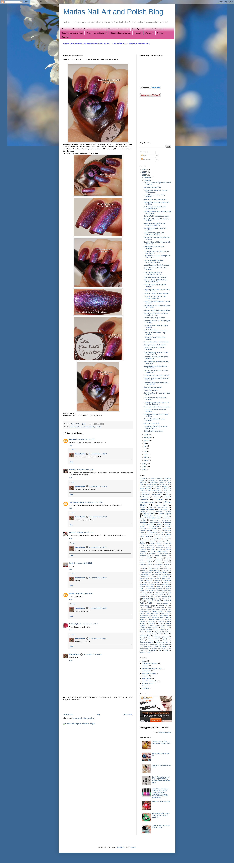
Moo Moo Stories (147, 683)
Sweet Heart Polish (162, 642)
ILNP (142, 554)
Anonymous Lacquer (157, 482)
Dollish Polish (154, 520)
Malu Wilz (149, 580)
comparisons (146, 671)
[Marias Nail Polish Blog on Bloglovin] (150, 88)
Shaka (147, 634)
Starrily (165, 640)
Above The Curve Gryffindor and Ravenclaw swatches (154, 224)
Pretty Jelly (151, 621)
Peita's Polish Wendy (151, 390)
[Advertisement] (98, 707)
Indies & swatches (157, 29)
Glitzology (159, 545)
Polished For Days (157, 617)
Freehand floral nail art (78, 29)
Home (63, 29)
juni (145, 446)
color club (152, 650)
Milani (158, 584)
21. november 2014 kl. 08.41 (92, 654)
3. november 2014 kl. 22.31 (84, 593)
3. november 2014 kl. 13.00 (94, 502)
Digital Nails (167, 518)
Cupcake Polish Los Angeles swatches (156, 216)
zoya (148, 652)
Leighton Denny (153, 568)
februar (146, 457)
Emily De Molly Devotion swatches (155, 330)
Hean (160, 549)
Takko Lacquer (144, 644)
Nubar (159, 601)
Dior (144, 520)
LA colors (151, 566)
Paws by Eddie (159, 607)
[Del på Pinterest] (103, 424)
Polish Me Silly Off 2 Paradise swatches (157, 310)
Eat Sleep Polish (155, 522)
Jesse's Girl (150, 560)
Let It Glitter (165, 568)
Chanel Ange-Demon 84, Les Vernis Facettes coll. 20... (156, 314)
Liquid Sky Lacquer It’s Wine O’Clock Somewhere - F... (156, 353)
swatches (99, 427)
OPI (150, 603)
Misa (141, 586)
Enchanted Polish (155, 526)
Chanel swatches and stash (72, 33)
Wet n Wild (162, 648)
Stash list (65, 37)
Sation (149, 632)
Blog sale (137, 33)
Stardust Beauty (153, 640)
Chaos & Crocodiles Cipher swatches (156, 342)
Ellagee (159, 524)
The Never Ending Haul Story (151, 668)
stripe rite (142, 652)
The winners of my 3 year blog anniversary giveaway (154, 233)
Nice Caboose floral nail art (153, 387)
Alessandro (143, 482)
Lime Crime (167, 570)
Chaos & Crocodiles (147, 502)
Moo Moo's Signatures (155, 588)
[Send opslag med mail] (89, 424)
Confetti (142, 511)
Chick (159, 502)
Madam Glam (144, 578)
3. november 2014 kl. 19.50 (98, 454)
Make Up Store (154, 578)
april (145, 452)
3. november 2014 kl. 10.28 (85, 439)
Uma (141, 648)
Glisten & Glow (155, 543)
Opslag (145, 155)
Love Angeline (144, 574)
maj (145, 449)
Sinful (165, 634)
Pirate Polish (144, 615)
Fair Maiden (164, 532)
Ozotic (161, 605)
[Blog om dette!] (96, 424)
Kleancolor (143, 564)
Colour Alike (163, 509)
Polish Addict (153, 615)
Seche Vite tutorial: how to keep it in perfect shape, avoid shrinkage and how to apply (161, 779)
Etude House (158, 530)
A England (143, 478)
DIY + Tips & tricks (139, 29)
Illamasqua (144, 556)
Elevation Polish (148, 524)
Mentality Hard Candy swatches (154, 318)
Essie (164, 528)
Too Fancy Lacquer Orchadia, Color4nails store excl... (153, 261)
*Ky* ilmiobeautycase (76, 502)
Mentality (151, 584)
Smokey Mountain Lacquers (161, 636)
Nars (151, 596)
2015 (144, 172)
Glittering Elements (148, 545)
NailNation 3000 (158, 594)
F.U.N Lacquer (152, 533)
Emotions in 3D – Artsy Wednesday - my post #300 (161, 742)
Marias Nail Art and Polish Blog (113, 12)
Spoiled (157, 638)
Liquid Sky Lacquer (160, 572)
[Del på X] (98, 424)
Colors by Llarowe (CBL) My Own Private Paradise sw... (155, 297)
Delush (142, 518)
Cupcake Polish (148, 514)
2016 (144, 169)
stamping (145, 666)
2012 (144, 467)
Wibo (169, 648)
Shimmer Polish (156, 634)
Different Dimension (153, 518)
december (147, 177)
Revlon (149, 627)
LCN (158, 566)
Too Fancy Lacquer (160, 646)
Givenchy (161, 541)
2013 (144, 464)
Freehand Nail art (97, 29)
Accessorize (152, 480)
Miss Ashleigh (150, 586)
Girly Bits (153, 541)
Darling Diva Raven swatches (153, 431)
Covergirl (149, 511)
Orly (153, 605)
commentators (163, 732)
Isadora (149, 558)
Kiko (165, 562)
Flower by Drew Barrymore (163, 536)
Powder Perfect (154, 619)
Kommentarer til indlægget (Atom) (83, 718)
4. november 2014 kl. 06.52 (98, 638)
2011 (144, 469)
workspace (145, 688)
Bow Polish (145, 494)
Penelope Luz (150, 609)
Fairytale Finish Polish (146, 534)
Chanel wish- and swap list (96, 33)
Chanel (159, 499)
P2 (166, 605)
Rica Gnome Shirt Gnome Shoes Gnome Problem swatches (160, 815)
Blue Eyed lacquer (147, 492)
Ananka (72, 532)
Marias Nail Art (75, 424)
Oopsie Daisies (144, 605)
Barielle (158, 486)
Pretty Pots (161, 621)
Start (98, 714)
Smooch (142, 638)
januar (146, 460)
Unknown (72, 439)
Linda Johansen (147, 572)
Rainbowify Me (74, 624)
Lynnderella (145, 576)
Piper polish (164, 613)
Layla (144, 568)
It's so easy (159, 558)
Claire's (151, 507)
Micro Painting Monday (149, 681)
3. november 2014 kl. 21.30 (84, 532)
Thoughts (145, 686)
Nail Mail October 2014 (151, 423)
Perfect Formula (160, 609)
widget (169, 732)
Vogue (147, 648)
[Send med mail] (94, 424)
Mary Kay (147, 582)
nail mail (145, 676)
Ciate (165, 505)
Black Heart (167, 490)
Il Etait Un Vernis (163, 553)
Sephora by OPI (159, 632)
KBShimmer (158, 562)
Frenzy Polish (156, 539)
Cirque (142, 507)
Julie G (150, 562)
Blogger (133, 847)
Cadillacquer (144, 497)
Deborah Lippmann (162, 516)
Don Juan (165, 520)
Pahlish (148, 607)
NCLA (144, 592)
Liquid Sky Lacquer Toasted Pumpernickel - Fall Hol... (153, 273)
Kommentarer (147, 159)
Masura (156, 582)
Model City (160, 586)
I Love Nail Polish (158, 551)
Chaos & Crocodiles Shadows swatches (157, 407)
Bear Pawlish (74, 427)
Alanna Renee (163, 480)
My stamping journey (149, 673)
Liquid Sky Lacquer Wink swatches (155, 277)
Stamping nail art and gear (118, 29)
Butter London (156, 495)
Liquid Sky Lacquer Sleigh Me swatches (157, 265)
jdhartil (71, 593)
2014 (144, 175)
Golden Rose (150, 547)
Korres (150, 564)
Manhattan (167, 580)
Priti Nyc (152, 623)
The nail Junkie (147, 646)
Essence (153, 528)
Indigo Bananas (160, 556)
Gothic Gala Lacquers (162, 547)
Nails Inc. (145, 596)
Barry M (165, 486)
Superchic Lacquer (146, 642)
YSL (143, 650)
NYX (151, 592)
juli (145, 443)
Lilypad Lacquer (154, 570)
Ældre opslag (127, 714)
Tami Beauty (155, 644)
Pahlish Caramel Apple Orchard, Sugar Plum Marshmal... (157, 290)
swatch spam (146, 678)
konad (166, 650)
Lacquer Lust (167, 566)
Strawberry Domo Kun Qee (161, 802)
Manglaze (158, 580)
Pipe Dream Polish (152, 613)
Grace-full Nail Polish (147, 549)
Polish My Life (144, 617)
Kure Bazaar (158, 564)
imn (160, 650)
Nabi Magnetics (160, 592)
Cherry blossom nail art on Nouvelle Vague (160, 826)
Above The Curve (156, 478)
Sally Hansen (160, 629)
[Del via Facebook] (101, 424)
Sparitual (150, 638)
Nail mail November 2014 (152, 187)
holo (79, 427)
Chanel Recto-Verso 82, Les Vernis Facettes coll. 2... (155, 427)
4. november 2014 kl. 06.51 (98, 547)
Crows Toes (158, 511)
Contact (160, 33)
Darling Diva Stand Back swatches (155, 345)
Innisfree (142, 558)
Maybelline (143, 584)
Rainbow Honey (154, 625)
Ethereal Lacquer (145, 530)
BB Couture (149, 486)
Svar (70, 445)
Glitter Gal (167, 543)
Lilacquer (143, 570)
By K (166, 494)
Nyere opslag (68, 714)
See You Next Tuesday (88, 427)
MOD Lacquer (162, 576)
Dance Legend (165, 514)
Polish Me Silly (164, 615)
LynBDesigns (167, 574)
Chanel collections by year (121, 33)
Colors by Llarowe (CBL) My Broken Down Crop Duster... (156, 281)
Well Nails (154, 648)
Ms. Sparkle (150, 590)
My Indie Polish (166, 590)
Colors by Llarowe (147, 509)
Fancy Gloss (159, 534)
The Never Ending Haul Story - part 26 (156, 375)
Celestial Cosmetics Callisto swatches (156, 294)
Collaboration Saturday (149, 663)
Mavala (166, 582)
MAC (153, 576)
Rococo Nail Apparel (146, 629)
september (147, 437)
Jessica (158, 560)
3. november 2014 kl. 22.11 (83, 563)
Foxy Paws (145, 539)
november (147, 180)
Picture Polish (157, 611)
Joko (167, 560)
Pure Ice (160, 623)
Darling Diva (148, 516)
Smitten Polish (145, 636)
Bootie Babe (158, 492)
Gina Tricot (143, 541)
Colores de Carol (162, 507)
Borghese (168, 492)
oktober (146, 434)
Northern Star (150, 601)
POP (141, 607)
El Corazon (167, 522)
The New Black (166, 644)
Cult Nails (168, 511)
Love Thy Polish (156, 574)
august (146, 440)
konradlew (120, 847)
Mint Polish (165, 584)
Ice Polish (152, 553)
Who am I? (149, 33)
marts (146, 454)
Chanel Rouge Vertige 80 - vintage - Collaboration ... (156, 191)
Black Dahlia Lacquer (154, 490)
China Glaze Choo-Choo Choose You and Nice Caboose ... (156, 403)
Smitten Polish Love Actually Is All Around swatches (155, 208)
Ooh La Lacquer (162, 603)
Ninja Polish (162, 599)
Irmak (71, 563)
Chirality (157, 505)
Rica (155, 628)
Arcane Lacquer (152, 484)
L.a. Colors (143, 566)
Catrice (156, 497)
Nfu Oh (158, 596)
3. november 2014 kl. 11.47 (85, 470)
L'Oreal (166, 564)
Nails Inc (168, 594)
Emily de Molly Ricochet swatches (155, 199)
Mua (158, 590)
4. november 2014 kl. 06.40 (89, 624)
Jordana (142, 562)
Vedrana (72, 470)
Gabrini (166, 539)
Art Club (162, 484)
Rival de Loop (165, 627)
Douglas (143, 522)
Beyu (158, 488)
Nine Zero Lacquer (148, 599)
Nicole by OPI (166, 596)
